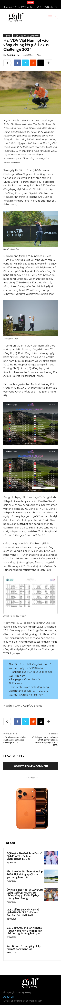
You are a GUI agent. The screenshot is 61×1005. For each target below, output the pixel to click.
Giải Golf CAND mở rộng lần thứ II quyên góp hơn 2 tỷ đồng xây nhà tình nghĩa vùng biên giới (24, 930)
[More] (48, 63)
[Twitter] (25, 63)
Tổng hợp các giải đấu (26, 36)
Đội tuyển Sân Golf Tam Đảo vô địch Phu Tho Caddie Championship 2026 (24, 856)
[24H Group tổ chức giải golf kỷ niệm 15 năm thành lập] (51, 950)
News (8, 36)
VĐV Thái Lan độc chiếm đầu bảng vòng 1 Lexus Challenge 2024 (14, 740)
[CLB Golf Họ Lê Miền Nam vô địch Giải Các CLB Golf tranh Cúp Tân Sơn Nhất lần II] (51, 914)
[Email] (40, 63)
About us (8, 996)
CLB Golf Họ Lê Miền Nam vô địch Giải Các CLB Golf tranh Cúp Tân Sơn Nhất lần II (23, 912)
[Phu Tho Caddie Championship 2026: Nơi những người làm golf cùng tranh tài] (51, 876)
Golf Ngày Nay (14, 55)
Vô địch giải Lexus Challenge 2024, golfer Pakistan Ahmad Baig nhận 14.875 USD (45, 741)
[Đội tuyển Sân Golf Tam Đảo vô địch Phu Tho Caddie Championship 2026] (51, 857)
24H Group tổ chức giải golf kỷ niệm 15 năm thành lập (24, 948)
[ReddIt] (33, 63)
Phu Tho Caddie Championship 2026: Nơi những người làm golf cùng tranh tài (25, 874)
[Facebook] (17, 63)
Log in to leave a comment (30, 766)
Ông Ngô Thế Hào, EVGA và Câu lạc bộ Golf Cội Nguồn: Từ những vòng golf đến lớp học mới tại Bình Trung (25, 894)
